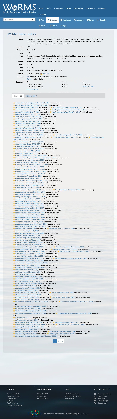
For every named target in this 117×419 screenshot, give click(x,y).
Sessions (19, 82)
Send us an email (104, 394)
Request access (43, 398)
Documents (91, 8)
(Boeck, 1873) (27, 146)
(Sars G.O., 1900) (29, 247)
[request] (46, 73)
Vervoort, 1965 (23, 318)
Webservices (69, 398)
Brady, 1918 (26, 228)
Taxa (42, 20)
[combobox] (17, 19)
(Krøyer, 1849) (26, 270)
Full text (20, 74)
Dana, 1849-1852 (32, 103)
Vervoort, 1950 (28, 308)
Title (21, 56)
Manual (54, 26)
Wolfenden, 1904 (29, 327)
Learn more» (85, 414)
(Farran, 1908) (29, 167)
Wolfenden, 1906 (27, 292)
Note (21, 71)
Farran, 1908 (29, 258)
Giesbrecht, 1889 (26, 107)
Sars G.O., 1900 (28, 128)
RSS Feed (101, 398)
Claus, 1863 (28, 137)
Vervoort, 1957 (29, 183)
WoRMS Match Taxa (72, 394)
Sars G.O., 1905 (29, 117)
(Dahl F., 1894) (28, 265)
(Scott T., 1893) (29, 169)
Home (41, 8)
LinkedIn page (103, 401)
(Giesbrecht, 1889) (29, 142)
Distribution (66, 20)
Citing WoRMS (42, 394)
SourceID (19, 47)
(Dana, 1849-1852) (28, 144)
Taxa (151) (18, 96)
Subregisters (58, 8)
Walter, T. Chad (88, 86)
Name (21, 39)
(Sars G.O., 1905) (68, 135)
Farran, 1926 (26, 290)
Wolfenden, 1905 (29, 185)
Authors (20, 50)
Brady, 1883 (63, 297)
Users (68, 8)
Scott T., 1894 (26, 110)
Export (20, 77)
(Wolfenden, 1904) (29, 203)
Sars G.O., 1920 (29, 215)
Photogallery (78, 8)
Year (21, 53)
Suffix (21, 64)
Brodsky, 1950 (28, 238)
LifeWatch (101, 8)
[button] (14, 103)
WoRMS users (12, 403)
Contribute (42, 14)
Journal (20, 61)
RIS (28, 77)
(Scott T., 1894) (66, 112)
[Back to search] (32, 89)
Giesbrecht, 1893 (28, 123)
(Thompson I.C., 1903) (31, 181)
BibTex (29, 79)
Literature (53, 20)
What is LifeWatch (13, 396)
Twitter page (102, 396)
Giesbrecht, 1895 (25, 274)
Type (21, 67)
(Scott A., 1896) (27, 187)
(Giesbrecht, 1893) (29, 162)
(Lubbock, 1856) (62, 228)
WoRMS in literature (14, 405)
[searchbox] (16, 19)
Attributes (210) (31, 96)
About (48, 8)
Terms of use (42, 396)
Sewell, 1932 (26, 153)
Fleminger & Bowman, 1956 (35, 158)
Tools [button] (43, 26)
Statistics (102, 20)
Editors (91, 20)
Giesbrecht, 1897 (28, 272)
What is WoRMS (13, 394)
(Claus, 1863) (29, 130)
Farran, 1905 (25, 286)
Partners (10, 401)
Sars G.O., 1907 (30, 178)
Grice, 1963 (62, 292)
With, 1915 (27, 299)
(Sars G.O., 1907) (29, 194)
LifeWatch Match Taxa (73, 396)
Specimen (80, 20)
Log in (64, 26)
